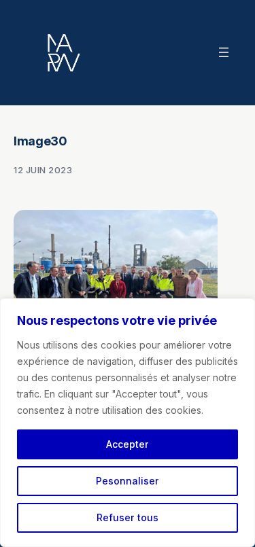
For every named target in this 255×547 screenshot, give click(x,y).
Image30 (40, 141)
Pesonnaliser (127, 481)
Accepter (127, 444)
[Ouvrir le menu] (224, 52)
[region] (127, 422)
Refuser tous (127, 517)
